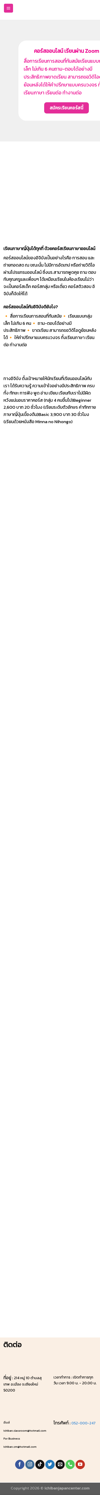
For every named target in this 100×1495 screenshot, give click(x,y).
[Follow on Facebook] (19, 1464)
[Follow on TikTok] (40, 1464)
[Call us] (70, 1464)
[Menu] (8, 8)
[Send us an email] (60, 1464)
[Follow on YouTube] (80, 1464)
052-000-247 (83, 1423)
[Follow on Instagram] (30, 1464)
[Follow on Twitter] (50, 1464)
